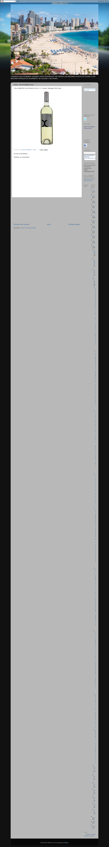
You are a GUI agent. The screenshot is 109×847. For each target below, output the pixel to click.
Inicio (49, 224)
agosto (94, 768)
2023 (93, 196)
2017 (93, 226)
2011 (94, 821)
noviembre (94, 262)
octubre (94, 272)
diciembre (94, 252)
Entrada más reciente (21, 224)
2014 (93, 241)
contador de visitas (89, 836)
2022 (93, 201)
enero (94, 811)
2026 (93, 191)
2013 (93, 246)
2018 (93, 221)
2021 (93, 206)
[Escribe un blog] (42, 150)
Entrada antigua (74, 224)
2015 (93, 236)
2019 (93, 216)
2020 (93, 211)
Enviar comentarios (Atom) (28, 227)
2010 (93, 826)
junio (94, 784)
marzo (94, 805)
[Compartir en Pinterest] (47, 150)
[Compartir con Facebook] (45, 150)
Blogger (66, 842)
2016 (93, 231)
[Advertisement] (47, 210)
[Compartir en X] (44, 150)
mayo (94, 791)
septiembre (94, 282)
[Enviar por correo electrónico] (40, 150)
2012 (93, 817)
